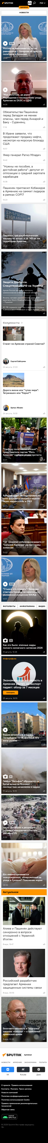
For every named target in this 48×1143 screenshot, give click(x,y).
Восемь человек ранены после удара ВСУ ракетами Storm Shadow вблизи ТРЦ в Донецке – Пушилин (23, 300)
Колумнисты (11, 323)
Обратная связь (8, 1109)
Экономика (30, 1062)
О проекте (5, 1085)
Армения (17, 1062)
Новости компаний (9, 1092)
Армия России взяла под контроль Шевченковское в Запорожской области (20, 291)
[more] (44, 58)
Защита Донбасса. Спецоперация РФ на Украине (23, 283)
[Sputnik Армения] (8, 4)
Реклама (14, 1089)
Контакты (5, 1089)
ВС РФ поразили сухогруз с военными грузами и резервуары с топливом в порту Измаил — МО (24, 308)
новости (5, 1062)
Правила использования (21, 1085)
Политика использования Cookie (15, 1100)
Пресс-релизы (25, 1089)
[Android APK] (9, 1117)
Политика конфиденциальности (15, 1096)
